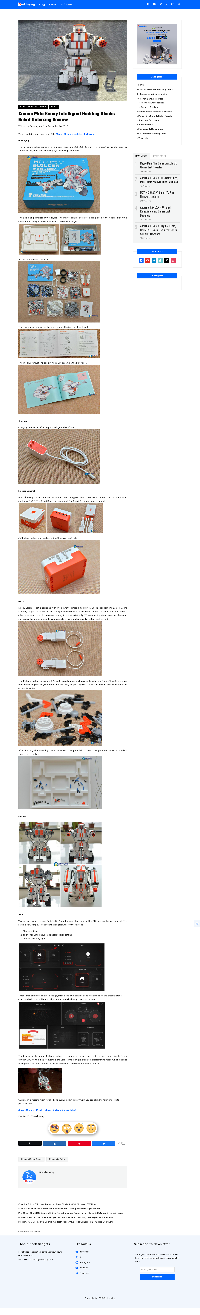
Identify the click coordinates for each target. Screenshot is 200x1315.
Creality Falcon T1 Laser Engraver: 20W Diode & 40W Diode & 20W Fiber (57, 1204)
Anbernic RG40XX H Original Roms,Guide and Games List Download (155, 211)
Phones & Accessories (152, 102)
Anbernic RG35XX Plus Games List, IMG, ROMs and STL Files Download (159, 180)
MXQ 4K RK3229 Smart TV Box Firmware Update (157, 194)
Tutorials (143, 138)
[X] (166, 4)
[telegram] (154, 260)
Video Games (145, 124)
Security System (149, 107)
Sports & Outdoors (148, 120)
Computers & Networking (153, 94)
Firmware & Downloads (150, 129)
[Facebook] (148, 4)
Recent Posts (159, 156)
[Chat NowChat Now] (197, 923)
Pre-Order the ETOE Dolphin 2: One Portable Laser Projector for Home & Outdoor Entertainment (70, 1213)
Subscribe (157, 1276)
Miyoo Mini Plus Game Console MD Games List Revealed (158, 165)
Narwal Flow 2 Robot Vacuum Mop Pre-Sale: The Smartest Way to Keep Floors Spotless (65, 1217)
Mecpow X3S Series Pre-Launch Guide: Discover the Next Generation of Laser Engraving (65, 1221)
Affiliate (66, 4)
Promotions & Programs (153, 133)
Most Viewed (141, 156)
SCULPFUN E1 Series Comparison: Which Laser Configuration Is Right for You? (59, 1208)
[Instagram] (160, 4)
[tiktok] (160, 260)
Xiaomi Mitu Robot (57, 1159)
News (52, 4)
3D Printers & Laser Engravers (156, 89)
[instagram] (172, 4)
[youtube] (154, 4)
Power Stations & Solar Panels (155, 115)
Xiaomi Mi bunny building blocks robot (76, 134)
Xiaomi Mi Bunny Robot (31, 1159)
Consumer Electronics (33, 107)
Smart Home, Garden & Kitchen (155, 111)
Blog (42, 4)
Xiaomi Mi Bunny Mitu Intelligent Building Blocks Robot (47, 1109)
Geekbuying (36, 126)
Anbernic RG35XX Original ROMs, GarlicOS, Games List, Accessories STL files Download (158, 230)
